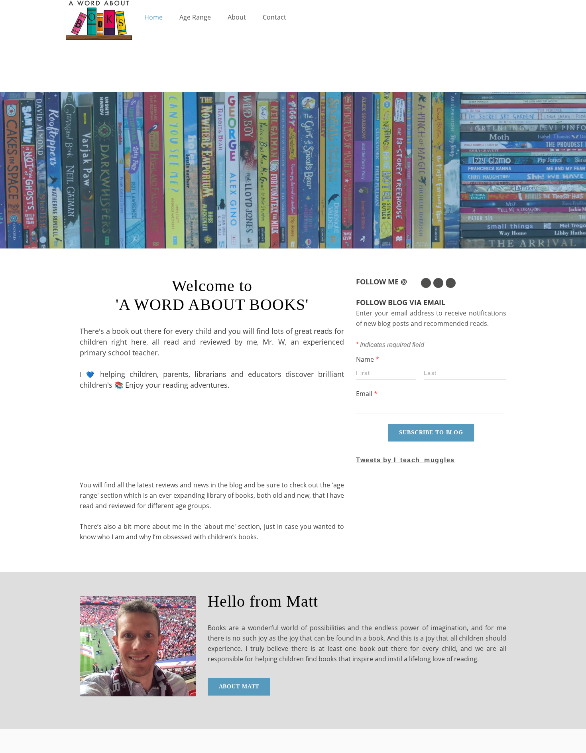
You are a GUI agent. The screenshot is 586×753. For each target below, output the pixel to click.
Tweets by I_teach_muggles (405, 460)
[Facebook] (438, 283)
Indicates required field (390, 344)
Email (367, 393)
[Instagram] (451, 283)
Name (367, 359)
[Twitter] (426, 283)
